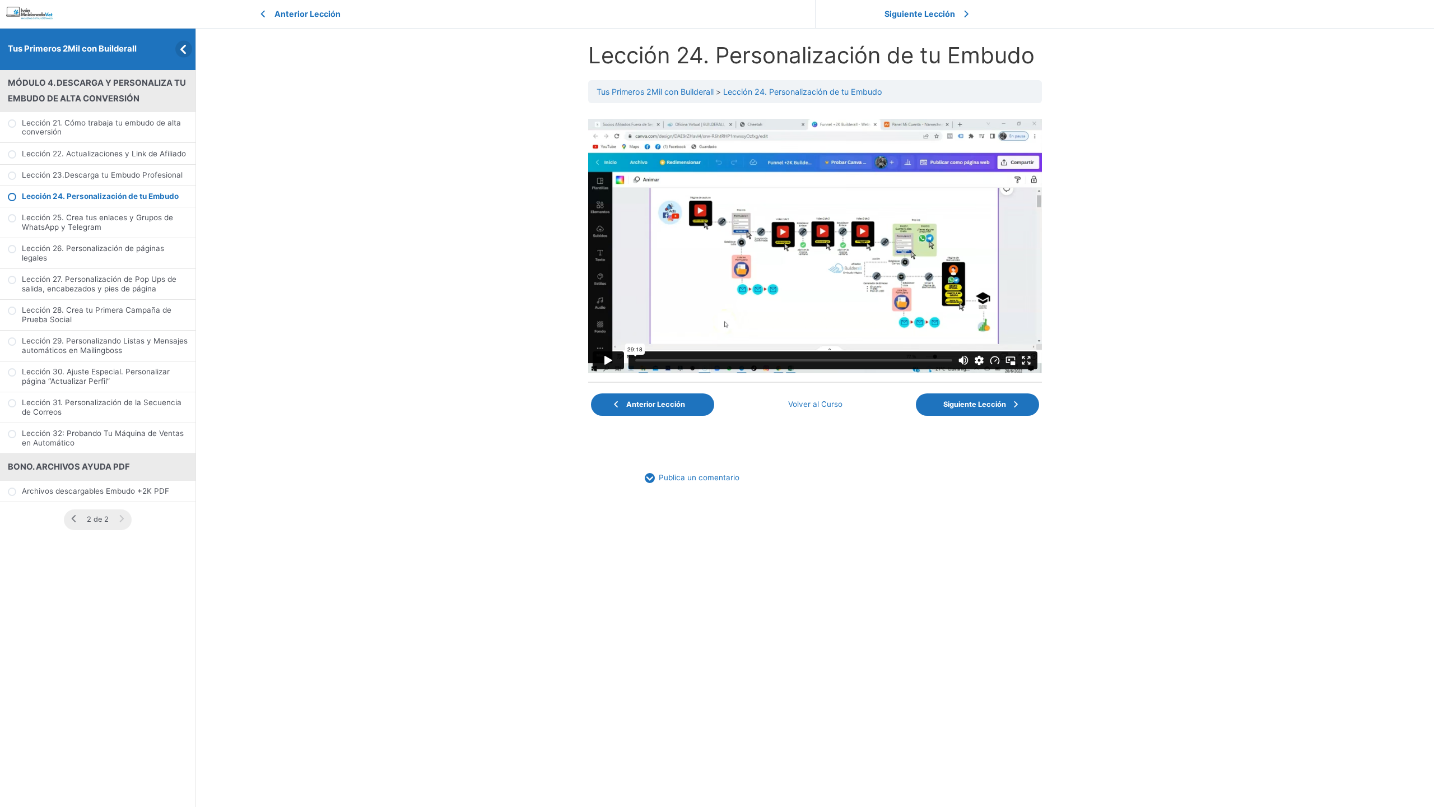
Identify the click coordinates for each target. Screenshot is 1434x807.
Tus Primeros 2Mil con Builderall (72, 49)
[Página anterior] (74, 519)
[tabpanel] (815, 246)
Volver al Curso (815, 404)
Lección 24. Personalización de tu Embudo (802, 91)
